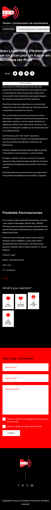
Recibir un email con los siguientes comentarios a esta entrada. (28, 420)
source (5, 278)
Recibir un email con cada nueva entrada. (24, 426)
